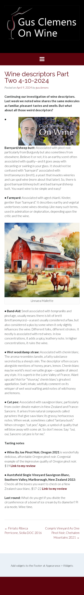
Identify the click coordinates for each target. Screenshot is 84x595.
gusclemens (42, 87)
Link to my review (23, 466)
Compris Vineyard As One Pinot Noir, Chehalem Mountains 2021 (62, 532)
